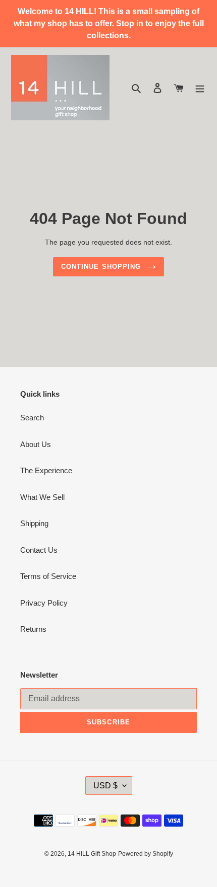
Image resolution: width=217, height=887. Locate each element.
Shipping (34, 523)
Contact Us (39, 550)
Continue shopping (101, 266)
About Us (35, 444)
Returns (33, 629)
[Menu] (199, 88)
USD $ (105, 785)
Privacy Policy (44, 603)
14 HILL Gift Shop (92, 853)
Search (32, 417)
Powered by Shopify (145, 853)
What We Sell (42, 497)
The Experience (46, 470)
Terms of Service (48, 576)
